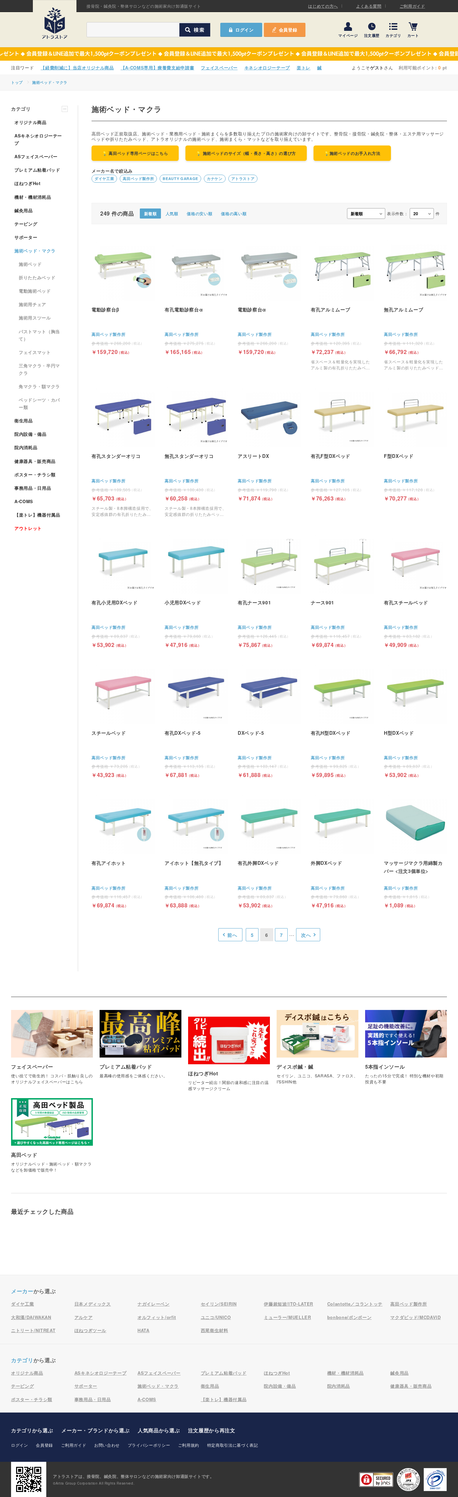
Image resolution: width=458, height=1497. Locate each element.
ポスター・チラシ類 (35, 474)
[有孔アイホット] (123, 849)
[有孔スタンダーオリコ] (123, 450)
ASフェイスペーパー (36, 156)
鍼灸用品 (23, 210)
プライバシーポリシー (149, 1445)
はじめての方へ (323, 6)
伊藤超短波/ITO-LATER (288, 1304)
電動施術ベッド (35, 291)
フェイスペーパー (219, 67)
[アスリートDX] (269, 442)
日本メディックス (92, 1304)
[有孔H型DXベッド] (342, 719)
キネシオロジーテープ (267, 67)
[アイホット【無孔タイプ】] (196, 849)
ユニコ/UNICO (216, 1317)
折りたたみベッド (37, 277)
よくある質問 (369, 6)
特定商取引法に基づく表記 (232, 1445)
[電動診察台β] (123, 296)
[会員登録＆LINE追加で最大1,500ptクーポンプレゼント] (229, 54)
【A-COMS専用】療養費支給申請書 (157, 67)
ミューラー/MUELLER (287, 1317)
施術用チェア (32, 304)
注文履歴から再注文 (211, 1430)
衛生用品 (23, 420)
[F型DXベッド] (415, 442)
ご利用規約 (188, 1445)
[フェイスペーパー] (52, 1050)
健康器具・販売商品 (35, 461)
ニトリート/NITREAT (33, 1330)
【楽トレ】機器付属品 (37, 515)
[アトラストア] (54, 23)
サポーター (25, 237)
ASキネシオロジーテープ (38, 139)
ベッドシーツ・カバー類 (39, 403)
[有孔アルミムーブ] (342, 304)
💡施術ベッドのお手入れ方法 (352, 153)
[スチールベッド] (123, 719)
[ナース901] (342, 589)
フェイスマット (35, 352)
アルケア (83, 1317)
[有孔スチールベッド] (415, 589)
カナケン (215, 178)
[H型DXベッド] (415, 719)
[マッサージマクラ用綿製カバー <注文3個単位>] (415, 849)
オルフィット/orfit (156, 1317)
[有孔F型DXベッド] (342, 442)
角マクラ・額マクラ (39, 386)
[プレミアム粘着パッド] (140, 1047)
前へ (232, 935)
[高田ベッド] (52, 1139)
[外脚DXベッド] (342, 849)
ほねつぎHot (27, 183)
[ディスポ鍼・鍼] (317, 1050)
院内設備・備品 (30, 434)
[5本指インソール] (406, 1050)
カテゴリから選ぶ (32, 1430)
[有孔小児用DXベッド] (123, 589)
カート (413, 35)
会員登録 (288, 29)
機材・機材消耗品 (32, 197)
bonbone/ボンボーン (349, 1317)
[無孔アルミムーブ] (415, 304)
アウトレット (28, 528)
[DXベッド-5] (269, 719)
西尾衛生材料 (214, 1330)
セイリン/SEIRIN (219, 1304)
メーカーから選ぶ (95, 1430)
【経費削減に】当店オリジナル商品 (77, 67)
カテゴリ (393, 35)
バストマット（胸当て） (39, 335)
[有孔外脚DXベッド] (269, 849)
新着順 (150, 214)
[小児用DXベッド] (196, 589)
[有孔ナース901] (269, 589)
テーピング (25, 224)
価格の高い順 (233, 214)
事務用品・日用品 (32, 488)
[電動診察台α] (269, 296)
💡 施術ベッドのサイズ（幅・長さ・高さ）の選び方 (246, 153)
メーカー (22, 1291)
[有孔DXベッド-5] (196, 719)
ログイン (19, 1445)
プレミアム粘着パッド (37, 170)
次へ (306, 935)
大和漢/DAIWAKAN (31, 1317)
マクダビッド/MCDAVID (415, 1317)
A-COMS (23, 501)
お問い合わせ (107, 1445)
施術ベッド (30, 264)
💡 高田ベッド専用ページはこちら (135, 153)
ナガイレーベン (153, 1304)
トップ (17, 82)
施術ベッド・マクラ (49, 82)
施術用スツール (35, 317)
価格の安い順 (199, 214)
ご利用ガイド (412, 6)
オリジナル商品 (30, 122)
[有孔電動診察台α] (196, 296)
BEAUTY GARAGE (180, 178)
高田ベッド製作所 (138, 178)
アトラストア (243, 178)
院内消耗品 (25, 447)
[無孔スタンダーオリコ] (196, 450)
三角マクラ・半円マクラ (39, 369)
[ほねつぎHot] (229, 1057)
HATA (143, 1330)
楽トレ (303, 67)
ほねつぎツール (90, 1330)
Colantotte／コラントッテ (355, 1304)
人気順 (172, 214)
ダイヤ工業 (104, 178)
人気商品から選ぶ (159, 1430)
